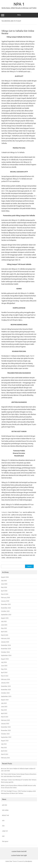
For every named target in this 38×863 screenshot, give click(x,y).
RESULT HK (5, 815)
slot (3, 820)
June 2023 (4, 706)
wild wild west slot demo (13, 557)
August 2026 (5, 577)
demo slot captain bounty (9, 527)
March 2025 (4, 635)
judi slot (4, 805)
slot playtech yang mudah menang (22, 550)
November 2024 (6, 648)
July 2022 (4, 744)
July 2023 (4, 703)
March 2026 (4, 594)
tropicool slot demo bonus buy (23, 552)
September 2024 (6, 655)
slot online (5, 810)
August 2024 (5, 659)
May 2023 (4, 710)
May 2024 (4, 669)
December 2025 (6, 604)
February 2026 (5, 597)
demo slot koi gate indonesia (14, 530)
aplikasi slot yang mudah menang (21, 514)
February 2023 (5, 720)
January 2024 (5, 682)
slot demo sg (22, 547)
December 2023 (6, 686)
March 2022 (4, 754)
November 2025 (6, 608)
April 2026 (4, 590)
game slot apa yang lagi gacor (26, 537)
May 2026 (4, 587)
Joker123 (5, 831)
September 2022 (6, 737)
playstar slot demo (11, 547)
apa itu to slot (6, 514)
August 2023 (5, 699)
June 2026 (4, 584)
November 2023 (6, 689)
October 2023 (5, 693)
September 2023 (6, 696)
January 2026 (5, 601)
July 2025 (4, 621)
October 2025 (5, 611)
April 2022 (4, 751)
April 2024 (4, 672)
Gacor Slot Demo (13, 512)
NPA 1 (19, 4)
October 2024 (5, 652)
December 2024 (6, 645)
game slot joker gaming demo (11, 540)
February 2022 (5, 757)
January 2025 (5, 642)
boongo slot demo (27, 517)
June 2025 (4, 625)
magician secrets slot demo (14, 545)
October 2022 (5, 734)
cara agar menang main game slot (12, 520)
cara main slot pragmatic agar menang (18, 522)
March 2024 (4, 676)
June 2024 (4, 665)
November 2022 (6, 730)
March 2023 (4, 716)
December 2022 (6, 727)
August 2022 (5, 740)
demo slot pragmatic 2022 (17, 532)
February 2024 (5, 679)
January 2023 (5, 723)
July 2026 (4, 580)
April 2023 (4, 713)
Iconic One (9, 861)
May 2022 (4, 747)
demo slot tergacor (24, 535)
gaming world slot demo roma (18, 542)
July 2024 (4, 662)
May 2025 (4, 628)
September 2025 (6, 614)
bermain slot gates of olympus (11, 517)
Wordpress (28, 861)
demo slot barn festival (26, 525)
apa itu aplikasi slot (29, 512)
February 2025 (5, 638)
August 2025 (5, 618)
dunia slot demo (11, 537)
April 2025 (4, 631)
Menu (19, 15)
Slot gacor (5, 841)
